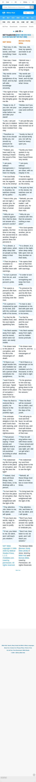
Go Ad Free (3, 777)
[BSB (18, 35)
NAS (11, 37)
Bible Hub (22, 556)
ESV (25, 35)
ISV (7, 37)
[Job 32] (2, 354)
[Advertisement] (21, 613)
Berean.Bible (24, 558)
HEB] (25, 37)
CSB (22, 35)
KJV (4, 37)
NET (14, 37)
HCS (29, 35)
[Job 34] (33, 354)
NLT (21, 37)
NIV (18, 37)
